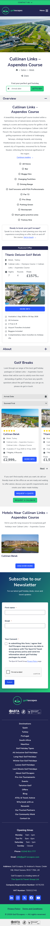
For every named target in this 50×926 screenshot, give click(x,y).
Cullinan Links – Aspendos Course (20, 442)
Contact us (24, 2)
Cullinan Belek (11, 434)
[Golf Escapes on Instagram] (18, 897)
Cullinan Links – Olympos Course (22, 264)
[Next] (43, 293)
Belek (11, 260)
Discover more (25, 566)
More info (25, 309)
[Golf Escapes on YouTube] (38, 897)
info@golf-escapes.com (28, 857)
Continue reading (24, 157)
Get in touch (29, 237)
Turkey (17, 260)
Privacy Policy (32, 661)
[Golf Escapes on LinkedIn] (11, 897)
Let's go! (37, 88)
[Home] (17, 70)
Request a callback (25, 500)
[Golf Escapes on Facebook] (31, 897)
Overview (9, 98)
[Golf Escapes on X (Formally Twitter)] (24, 897)
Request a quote (25, 493)
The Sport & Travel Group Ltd (25, 879)
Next (42, 468)
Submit (9, 682)
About (7, 349)
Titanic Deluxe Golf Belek (23, 255)
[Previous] (7, 293)
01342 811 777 (28, 851)
